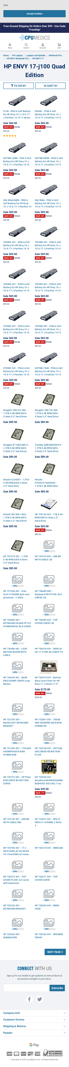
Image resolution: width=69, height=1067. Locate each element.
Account (42, 47)
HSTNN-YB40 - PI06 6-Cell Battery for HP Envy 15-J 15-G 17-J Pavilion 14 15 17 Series (49, 372)
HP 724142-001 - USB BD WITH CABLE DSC (16, 820)
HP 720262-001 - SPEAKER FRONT (49, 936)
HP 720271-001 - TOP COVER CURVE (46, 878)
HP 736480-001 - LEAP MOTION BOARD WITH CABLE (15, 652)
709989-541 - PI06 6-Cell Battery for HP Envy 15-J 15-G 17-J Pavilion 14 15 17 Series (16, 372)
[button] (18, 86)
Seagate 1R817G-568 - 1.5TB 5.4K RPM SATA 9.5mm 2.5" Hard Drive (47, 413)
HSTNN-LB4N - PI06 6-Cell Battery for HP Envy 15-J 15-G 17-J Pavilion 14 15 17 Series (17, 163)
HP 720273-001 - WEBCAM (49, 847)
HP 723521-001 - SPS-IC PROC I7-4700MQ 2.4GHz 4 (48, 822)
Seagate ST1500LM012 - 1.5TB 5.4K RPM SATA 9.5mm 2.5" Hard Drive (16, 448)
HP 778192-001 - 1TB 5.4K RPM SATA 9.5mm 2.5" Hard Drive (49, 517)
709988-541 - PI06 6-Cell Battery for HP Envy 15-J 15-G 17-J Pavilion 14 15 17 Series (48, 247)
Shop (10, 47)
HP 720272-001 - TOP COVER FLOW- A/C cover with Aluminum (16, 880)
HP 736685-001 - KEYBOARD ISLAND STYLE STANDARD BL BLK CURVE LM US (17, 624)
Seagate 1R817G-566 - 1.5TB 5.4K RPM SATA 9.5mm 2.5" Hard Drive (15, 413)
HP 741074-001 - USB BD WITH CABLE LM (48, 558)
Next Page (54, 952)
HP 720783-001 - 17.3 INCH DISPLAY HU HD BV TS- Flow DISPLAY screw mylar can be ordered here (17, 852)
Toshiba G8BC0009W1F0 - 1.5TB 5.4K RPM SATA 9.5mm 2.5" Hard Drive (48, 448)
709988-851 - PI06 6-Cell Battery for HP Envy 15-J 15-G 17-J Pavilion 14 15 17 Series (48, 331)
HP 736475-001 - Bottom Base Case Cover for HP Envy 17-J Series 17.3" (48, 680)
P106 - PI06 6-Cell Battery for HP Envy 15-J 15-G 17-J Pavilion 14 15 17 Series (17, 114)
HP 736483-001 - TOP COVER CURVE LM (46, 621)
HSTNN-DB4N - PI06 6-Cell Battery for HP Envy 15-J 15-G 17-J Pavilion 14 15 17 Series (49, 163)
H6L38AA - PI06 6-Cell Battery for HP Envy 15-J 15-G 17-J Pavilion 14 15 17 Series (48, 205)
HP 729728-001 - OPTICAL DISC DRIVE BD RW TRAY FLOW (49, 751)
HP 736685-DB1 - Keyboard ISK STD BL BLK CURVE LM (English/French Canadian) (48, 597)
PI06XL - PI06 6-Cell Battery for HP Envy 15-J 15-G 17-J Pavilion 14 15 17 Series (48, 116)
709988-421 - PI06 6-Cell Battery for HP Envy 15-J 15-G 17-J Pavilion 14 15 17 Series (16, 289)
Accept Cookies (34, 13)
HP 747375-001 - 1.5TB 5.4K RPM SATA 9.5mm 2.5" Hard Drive (15, 559)
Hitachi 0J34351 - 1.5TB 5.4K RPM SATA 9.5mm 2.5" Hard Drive (16, 482)
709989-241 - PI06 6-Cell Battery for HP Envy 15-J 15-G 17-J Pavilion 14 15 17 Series (16, 331)
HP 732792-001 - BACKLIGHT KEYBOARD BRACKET (15, 722)
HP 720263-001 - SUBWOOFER (12, 936)
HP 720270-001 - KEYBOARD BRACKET (14, 907)
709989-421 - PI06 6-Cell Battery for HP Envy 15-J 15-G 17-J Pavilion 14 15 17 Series (16, 247)
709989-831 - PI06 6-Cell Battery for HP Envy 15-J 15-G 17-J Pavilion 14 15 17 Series (48, 289)
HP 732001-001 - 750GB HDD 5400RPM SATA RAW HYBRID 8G (48, 722)
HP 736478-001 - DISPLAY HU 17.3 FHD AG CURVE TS (49, 650)
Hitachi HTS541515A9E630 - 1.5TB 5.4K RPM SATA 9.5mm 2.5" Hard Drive (46, 484)
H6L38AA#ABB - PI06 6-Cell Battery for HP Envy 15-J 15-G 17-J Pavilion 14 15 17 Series (17, 205)
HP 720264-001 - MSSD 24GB (47, 907)
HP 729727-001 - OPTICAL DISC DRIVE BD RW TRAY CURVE (17, 780)
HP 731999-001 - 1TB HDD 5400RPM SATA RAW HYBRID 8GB (17, 751)
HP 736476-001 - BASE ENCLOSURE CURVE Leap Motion (16, 680)
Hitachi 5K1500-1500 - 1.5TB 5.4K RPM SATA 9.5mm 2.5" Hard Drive (15, 517)
